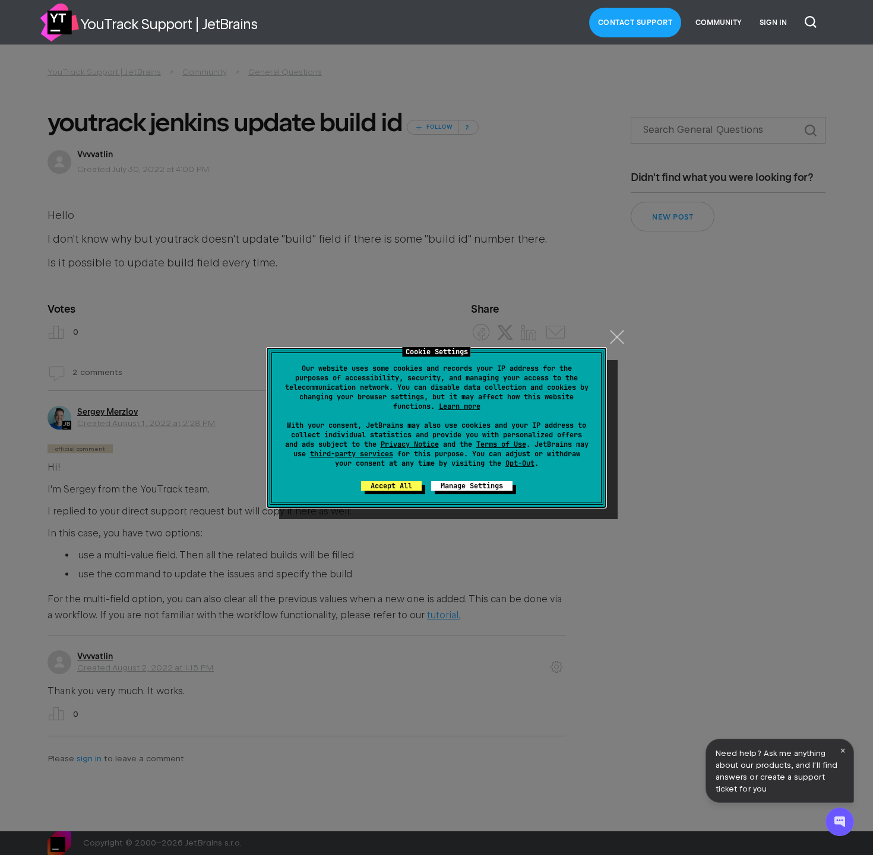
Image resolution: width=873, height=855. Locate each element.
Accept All (391, 486)
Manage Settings (472, 486)
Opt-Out (519, 463)
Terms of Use (501, 444)
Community (718, 22)
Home (59, 22)
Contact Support (635, 22)
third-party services (351, 454)
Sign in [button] (773, 22)
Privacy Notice (410, 444)
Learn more (459, 406)
